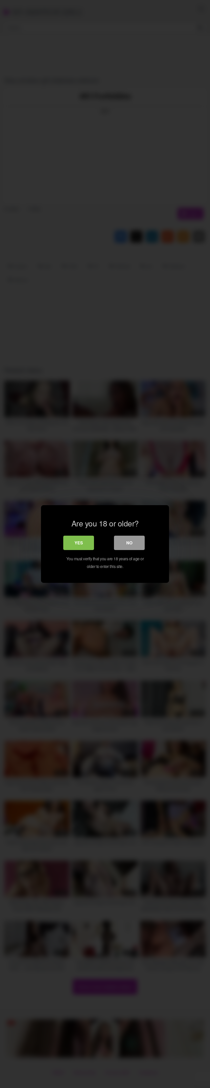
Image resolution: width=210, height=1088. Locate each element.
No (129, 543)
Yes (79, 543)
